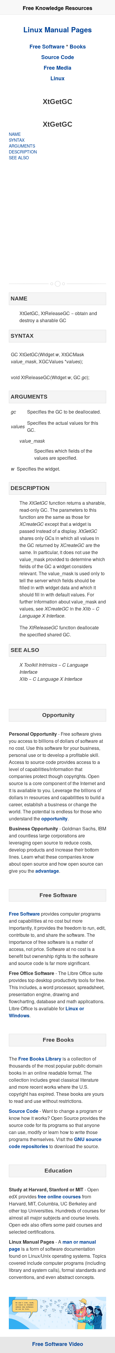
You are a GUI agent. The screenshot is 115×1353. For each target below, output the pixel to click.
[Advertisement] (57, 220)
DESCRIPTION (23, 152)
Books (78, 46)
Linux (57, 78)
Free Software (47, 46)
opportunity (54, 818)
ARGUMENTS (22, 146)
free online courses (59, 1196)
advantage (47, 870)
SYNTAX (16, 140)
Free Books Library (39, 1058)
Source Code (57, 57)
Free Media (57, 67)
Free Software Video (57, 1344)
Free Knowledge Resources (57, 8)
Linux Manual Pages (57, 29)
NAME (15, 134)
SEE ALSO (19, 157)
